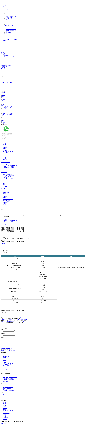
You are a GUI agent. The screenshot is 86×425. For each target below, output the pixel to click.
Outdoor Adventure (9, 37)
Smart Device (8, 38)
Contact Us (8, 44)
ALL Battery (8, 32)
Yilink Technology (9, 18)
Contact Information (10, 17)
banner (7, 7)
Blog (6, 41)
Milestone (7, 12)
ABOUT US (5, 6)
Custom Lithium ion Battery (11, 30)
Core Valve (8, 20)
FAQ (7, 43)
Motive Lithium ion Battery (11, 29)
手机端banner (8, 9)
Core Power (8, 26)
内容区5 (7, 13)
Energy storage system (10, 34)
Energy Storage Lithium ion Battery (13, 27)
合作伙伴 (8, 24)
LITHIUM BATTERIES (8, 25)
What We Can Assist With (11, 16)
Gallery (7, 42)
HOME (4, 5)
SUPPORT (5, 40)
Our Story (8, 21)
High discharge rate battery (11, 35)
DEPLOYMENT (6, 33)
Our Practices (8, 23)
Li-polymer (8, 31)
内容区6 (7, 15)
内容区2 (7, 10)
